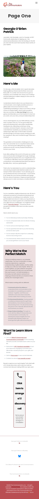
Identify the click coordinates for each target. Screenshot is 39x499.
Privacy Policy (15, 487)
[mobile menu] (36, 3)
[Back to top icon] (35, 495)
